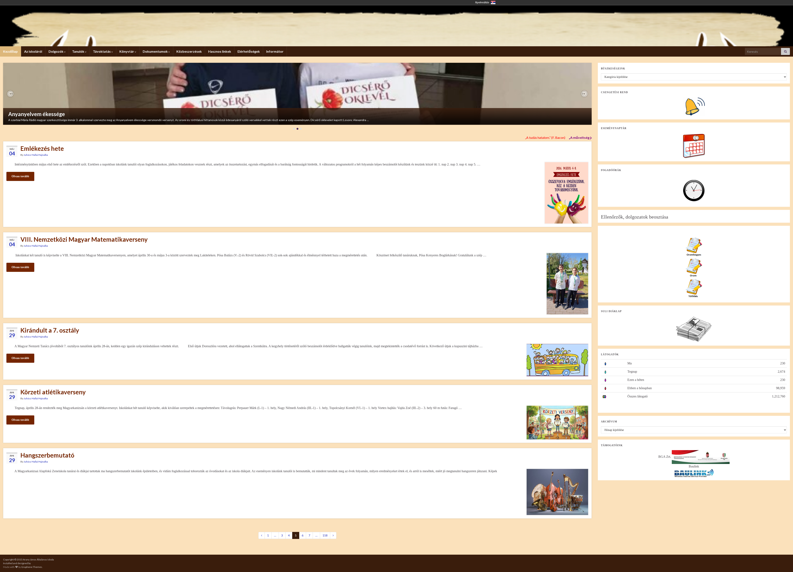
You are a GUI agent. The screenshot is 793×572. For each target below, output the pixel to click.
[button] (10, 94)
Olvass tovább (20, 176)
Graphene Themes (31, 566)
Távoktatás (102, 51)
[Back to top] (784, 563)
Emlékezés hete (42, 148)
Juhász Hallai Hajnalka (36, 154)
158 (325, 535)
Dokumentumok (155, 51)
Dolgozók (56, 51)
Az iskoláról (33, 51)
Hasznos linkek (219, 51)
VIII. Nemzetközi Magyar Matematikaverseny (84, 239)
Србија (493, 2)
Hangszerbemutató (47, 455)
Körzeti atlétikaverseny (53, 392)
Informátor (275, 51)
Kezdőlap (10, 51)
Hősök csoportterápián (36, 110)
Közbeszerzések (189, 51)
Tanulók (78, 51)
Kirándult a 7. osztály (49, 330)
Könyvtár (127, 51)
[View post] (297, 94)
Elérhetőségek (248, 51)
